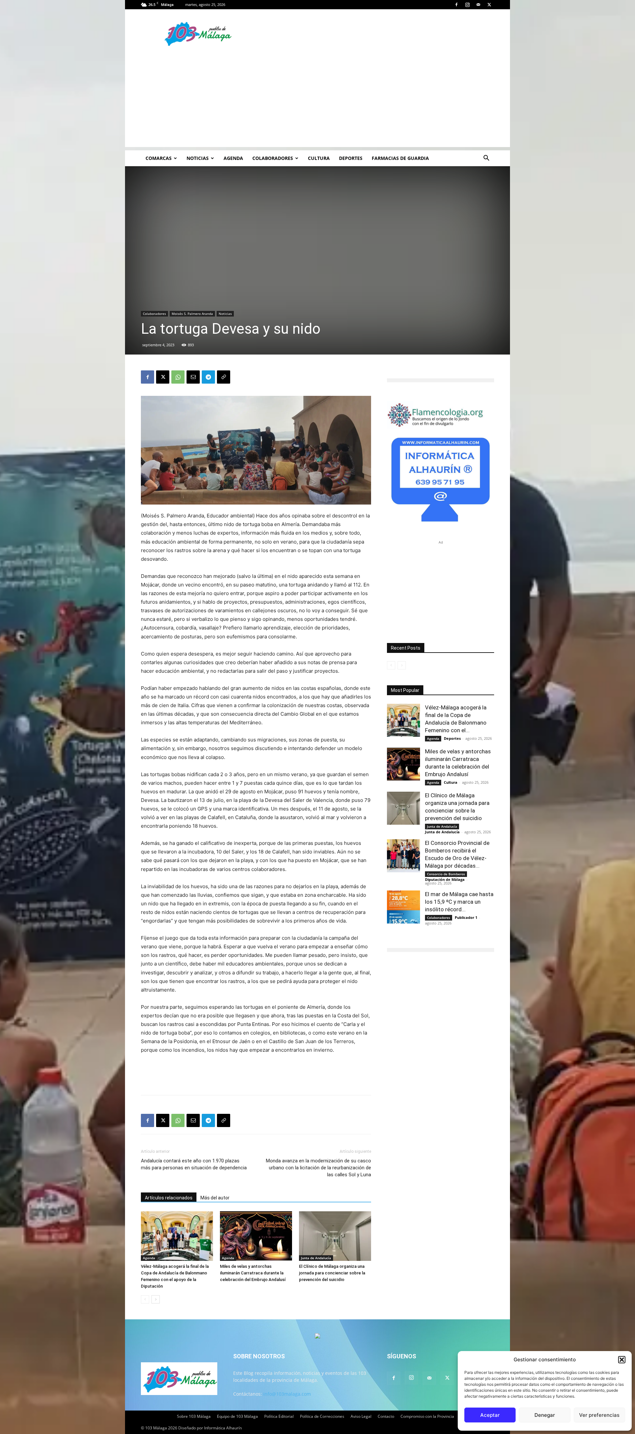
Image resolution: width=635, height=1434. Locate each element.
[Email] (193, 377)
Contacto (386, 1416)
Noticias (198, 158)
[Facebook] (456, 4)
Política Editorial (279, 1416)
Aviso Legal (361, 1416)
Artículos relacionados (168, 1197)
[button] (621, 1359)
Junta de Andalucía (316, 1258)
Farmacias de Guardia (400, 158)
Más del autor (215, 1197)
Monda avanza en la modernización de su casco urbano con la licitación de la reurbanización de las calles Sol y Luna (318, 1168)
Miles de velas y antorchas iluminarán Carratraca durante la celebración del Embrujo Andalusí (253, 1273)
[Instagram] (467, 4)
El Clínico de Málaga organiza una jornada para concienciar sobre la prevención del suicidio (332, 1273)
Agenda (233, 158)
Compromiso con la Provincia (427, 1416)
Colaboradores (272, 158)
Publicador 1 (466, 917)
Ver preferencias (599, 1415)
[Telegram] (208, 377)
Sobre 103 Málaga (194, 1416)
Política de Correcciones (322, 1416)
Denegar (544, 1415)
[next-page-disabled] (402, 665)
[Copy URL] (223, 377)
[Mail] (478, 4)
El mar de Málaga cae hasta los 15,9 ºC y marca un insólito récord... (459, 902)
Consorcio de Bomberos (446, 874)
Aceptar (490, 1415)
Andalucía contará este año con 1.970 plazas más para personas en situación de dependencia (194, 1164)
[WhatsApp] (178, 377)
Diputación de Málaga (445, 879)
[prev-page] (145, 1299)
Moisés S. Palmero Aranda (192, 313)
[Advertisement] (317, 101)
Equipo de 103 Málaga (237, 1416)
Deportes (350, 158)
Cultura (319, 158)
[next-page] (155, 1299)
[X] (489, 4)
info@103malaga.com (287, 1394)
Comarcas (159, 158)
